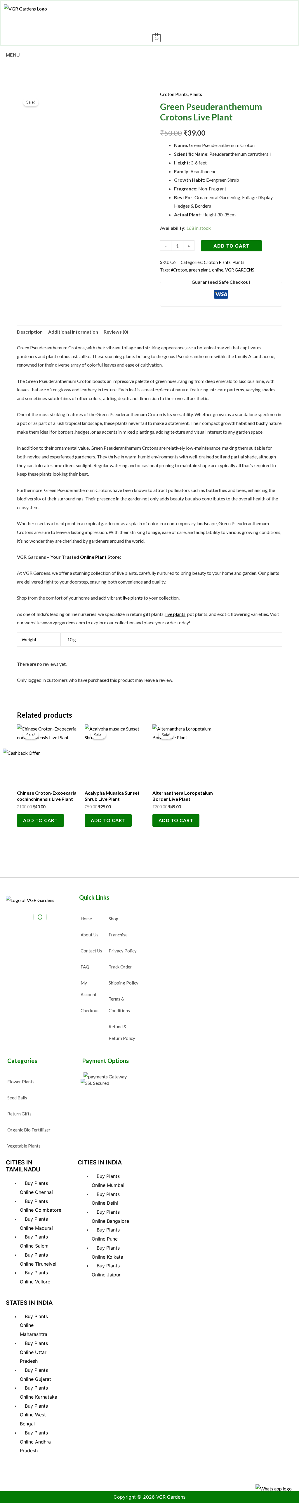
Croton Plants (174, 94)
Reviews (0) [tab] (116, 331)
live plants (133, 597)
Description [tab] (30, 331)
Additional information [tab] (73, 331)
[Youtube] (40, 917)
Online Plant (93, 557)
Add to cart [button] (40, 820)
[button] (163, 8)
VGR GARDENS (239, 269)
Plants (196, 94)
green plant (199, 269)
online (217, 269)
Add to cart (231, 246)
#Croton (179, 269)
